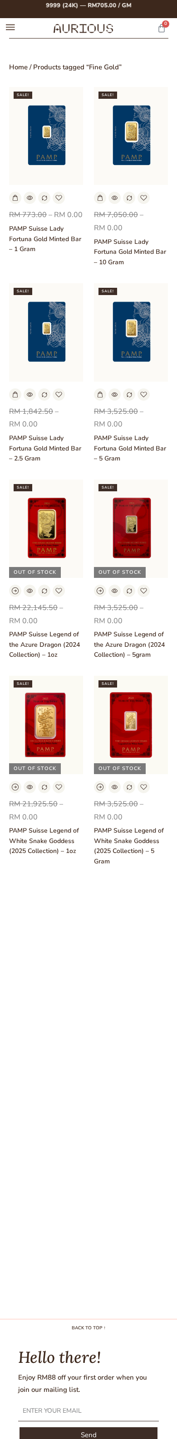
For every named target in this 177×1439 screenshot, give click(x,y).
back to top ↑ (89, 1328)
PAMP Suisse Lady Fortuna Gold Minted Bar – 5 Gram (130, 448)
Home (18, 67)
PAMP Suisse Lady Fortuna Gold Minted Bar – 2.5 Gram (45, 448)
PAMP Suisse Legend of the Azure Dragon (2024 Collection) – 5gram (129, 644)
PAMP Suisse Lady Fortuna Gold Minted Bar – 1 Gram (45, 238)
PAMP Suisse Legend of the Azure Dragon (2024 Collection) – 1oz (44, 644)
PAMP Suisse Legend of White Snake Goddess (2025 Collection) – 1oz (44, 840)
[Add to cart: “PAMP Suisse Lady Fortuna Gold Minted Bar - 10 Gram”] (100, 198)
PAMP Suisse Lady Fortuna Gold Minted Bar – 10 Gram (130, 251)
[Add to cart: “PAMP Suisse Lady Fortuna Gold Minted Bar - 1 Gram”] (15, 198)
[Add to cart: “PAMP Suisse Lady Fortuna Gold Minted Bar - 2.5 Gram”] (15, 394)
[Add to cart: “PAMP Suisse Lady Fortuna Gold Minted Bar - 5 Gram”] (100, 394)
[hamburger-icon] (10, 28)
